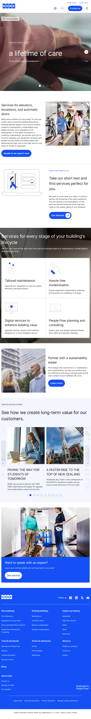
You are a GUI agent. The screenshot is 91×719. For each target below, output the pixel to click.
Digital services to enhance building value (21, 323)
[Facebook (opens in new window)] (70, 597)
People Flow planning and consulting (67, 323)
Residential (66, 616)
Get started (13, 575)
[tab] (40, 86)
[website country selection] (55, 8)
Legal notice (17, 701)
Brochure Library (7, 659)
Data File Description (32, 701)
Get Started (57, 215)
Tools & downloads (10, 641)
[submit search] (62, 8)
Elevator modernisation (40, 625)
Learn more (56, 383)
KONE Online (71, 3)
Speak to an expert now (16, 153)
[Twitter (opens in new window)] (82, 597)
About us (66, 641)
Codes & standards (8, 655)
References (36, 655)
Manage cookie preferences (67, 701)
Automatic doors (38, 621)
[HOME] (3, 18)
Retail (64, 629)
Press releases (37, 651)
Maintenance (36, 616)
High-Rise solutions (69, 621)
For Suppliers (6, 689)
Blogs (4, 666)
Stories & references (41, 641)
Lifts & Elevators (7, 616)
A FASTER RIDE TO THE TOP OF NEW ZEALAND (63, 472)
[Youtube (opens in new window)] (88, 597)
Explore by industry (71, 611)
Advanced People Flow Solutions (13, 625)
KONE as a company (69, 646)
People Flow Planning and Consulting (10, 630)
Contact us (66, 651)
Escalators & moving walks (11, 621)
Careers (65, 655)
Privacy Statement (48, 701)
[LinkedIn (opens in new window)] (76, 597)
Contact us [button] (75, 8)
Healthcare (66, 634)
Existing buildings (40, 611)
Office (64, 625)
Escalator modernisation (40, 629)
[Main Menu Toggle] (86, 8)
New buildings (7, 611)
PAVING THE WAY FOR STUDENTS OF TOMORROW (23, 474)
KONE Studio (83, 3)
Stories (34, 646)
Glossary (4, 651)
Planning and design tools (10, 646)
